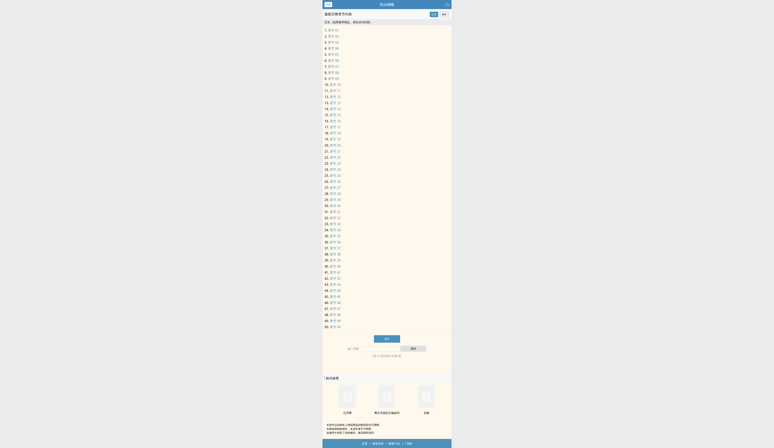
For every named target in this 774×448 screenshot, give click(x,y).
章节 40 (335, 266)
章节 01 (333, 30)
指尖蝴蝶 (387, 4)
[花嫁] (426, 407)
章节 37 (335, 248)
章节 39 (335, 260)
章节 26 (335, 181)
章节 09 (333, 78)
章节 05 (333, 54)
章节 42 (335, 278)
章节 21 (335, 151)
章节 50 (335, 327)
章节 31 (335, 212)
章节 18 (335, 133)
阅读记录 (378, 443)
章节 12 (335, 97)
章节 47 (335, 309)
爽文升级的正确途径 (387, 413)
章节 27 (335, 187)
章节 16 (335, 121)
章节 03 (333, 42)
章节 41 (335, 272)
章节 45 (335, 296)
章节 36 (335, 242)
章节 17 (335, 127)
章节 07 (333, 66)
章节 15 (335, 115)
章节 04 (333, 48)
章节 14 (335, 109)
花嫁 (426, 413)
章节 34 (335, 230)
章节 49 (335, 321)
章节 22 (335, 157)
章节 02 (333, 36)
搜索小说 (394, 443)
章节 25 (335, 175)
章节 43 (335, 284)
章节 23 (335, 163)
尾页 (387, 339)
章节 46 (335, 302)
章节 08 (333, 72)
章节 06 (333, 60)
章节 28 (335, 194)
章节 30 (335, 206)
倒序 (444, 14)
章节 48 (335, 315)
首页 (364, 443)
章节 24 (335, 169)
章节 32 (335, 218)
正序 (434, 14)
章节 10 (335, 85)
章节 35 (335, 236)
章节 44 (335, 290)
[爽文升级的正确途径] (387, 407)
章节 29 (335, 200)
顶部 (409, 443)
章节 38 (335, 254)
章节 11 (335, 91)
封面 (328, 4)
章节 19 (335, 139)
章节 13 (335, 103)
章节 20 (335, 145)
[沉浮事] (347, 407)
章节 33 (335, 224)
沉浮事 (347, 413)
